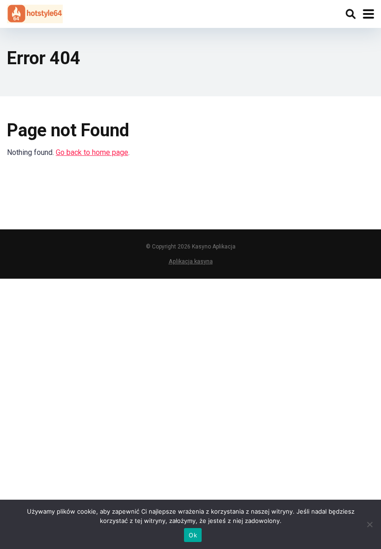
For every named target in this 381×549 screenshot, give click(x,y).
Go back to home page (92, 152)
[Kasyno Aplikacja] (35, 12)
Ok (193, 535)
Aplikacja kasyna (191, 261)
